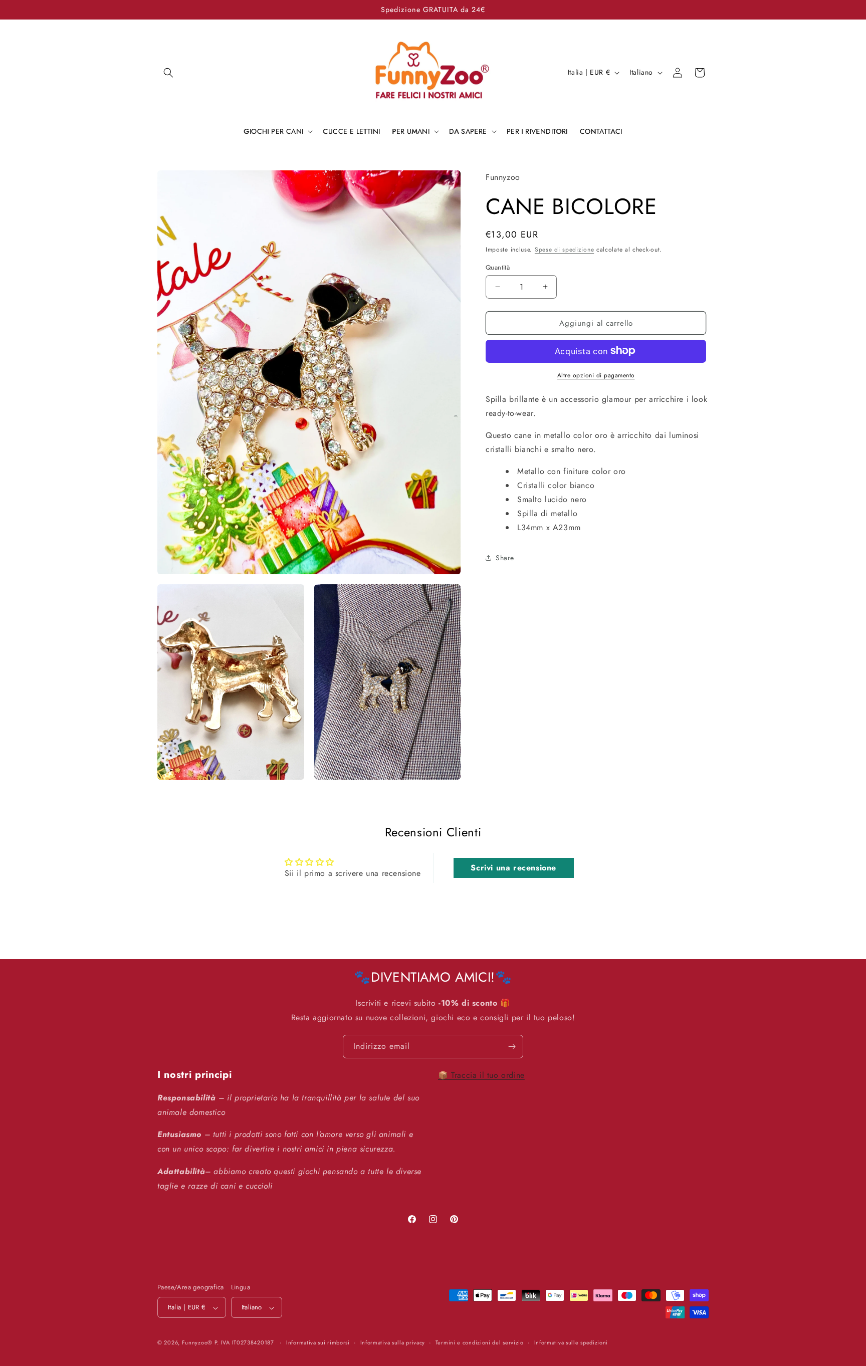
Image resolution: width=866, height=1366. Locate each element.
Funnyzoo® (198, 1343)
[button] (168, 73)
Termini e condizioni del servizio (480, 1342)
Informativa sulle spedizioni (571, 1342)
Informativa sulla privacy (392, 1342)
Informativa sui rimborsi (318, 1342)
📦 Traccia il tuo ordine (481, 1075)
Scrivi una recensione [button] (513, 867)
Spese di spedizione (564, 249)
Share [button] (505, 558)
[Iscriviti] (512, 1046)
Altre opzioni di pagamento (596, 374)
